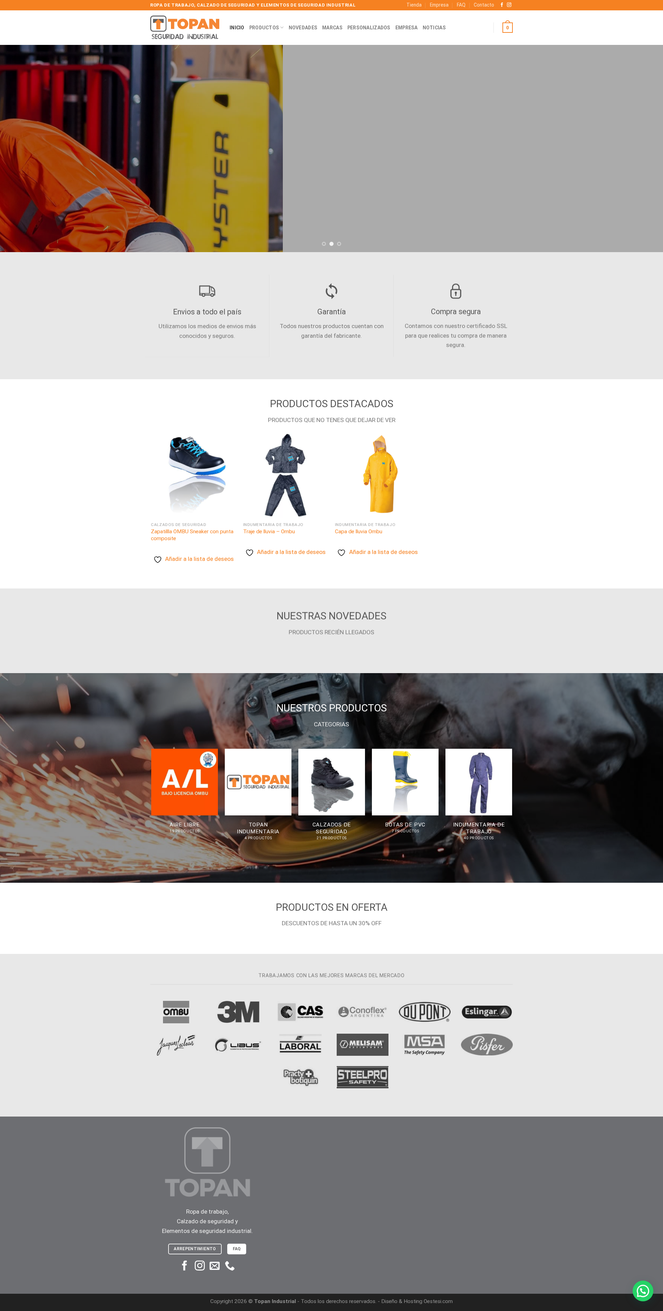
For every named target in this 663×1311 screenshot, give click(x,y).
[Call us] (230, 1266)
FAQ (461, 5)
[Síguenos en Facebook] (502, 5)
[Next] (641, 148)
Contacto (484, 5)
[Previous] (22, 148)
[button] (643, 1291)
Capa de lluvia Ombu (358, 531)
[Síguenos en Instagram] (509, 5)
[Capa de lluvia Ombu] (377, 475)
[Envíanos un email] (215, 1266)
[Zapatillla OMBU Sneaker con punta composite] (193, 475)
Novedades (303, 27)
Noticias (434, 27)
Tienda (414, 5)
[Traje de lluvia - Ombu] (285, 475)
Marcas (332, 27)
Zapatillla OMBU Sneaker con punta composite (192, 535)
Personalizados (369, 27)
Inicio (237, 27)
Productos (264, 27)
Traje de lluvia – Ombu (269, 531)
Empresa (439, 5)
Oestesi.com (438, 1301)
